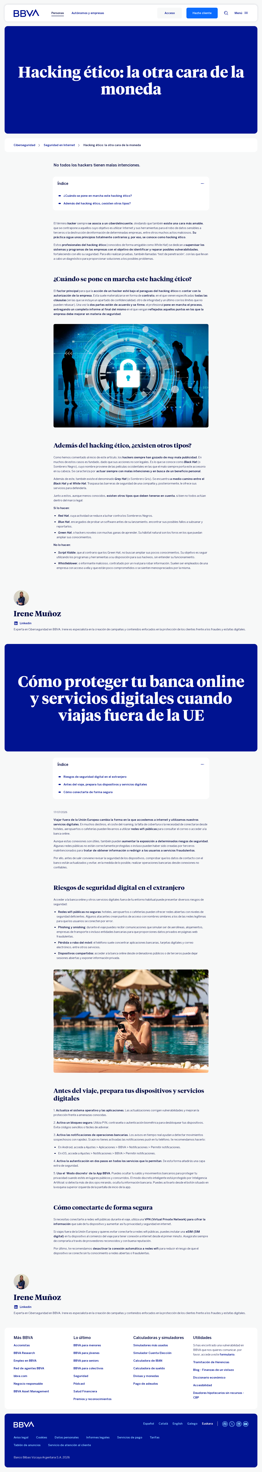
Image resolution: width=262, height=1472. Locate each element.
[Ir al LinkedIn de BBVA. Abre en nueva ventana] (238, 1424)
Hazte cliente (202, 13)
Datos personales (67, 1437)
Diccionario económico (209, 1377)
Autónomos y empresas (88, 13)
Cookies (41, 1437)
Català (163, 1423)
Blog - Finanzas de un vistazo (213, 1370)
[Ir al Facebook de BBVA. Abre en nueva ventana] (225, 1424)
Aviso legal (21, 1437)
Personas (57, 13)
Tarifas (154, 1437)
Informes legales (98, 1437)
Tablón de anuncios (27, 1445)
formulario (227, 1354)
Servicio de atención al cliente (69, 1445)
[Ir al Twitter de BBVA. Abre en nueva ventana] (232, 1424)
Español (148, 1423)
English (178, 1423)
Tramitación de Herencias (211, 1362)
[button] (169, 13)
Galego (192, 1423)
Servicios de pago (129, 1437)
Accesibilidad (202, 1385)
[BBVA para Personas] (26, 13)
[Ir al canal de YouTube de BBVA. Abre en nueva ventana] (245, 1424)
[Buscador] (226, 13)
